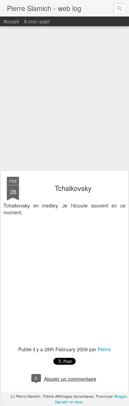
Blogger (120, 396)
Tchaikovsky (73, 188)
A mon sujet (37, 21)
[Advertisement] (64, 98)
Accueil (11, 21)
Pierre (104, 349)
